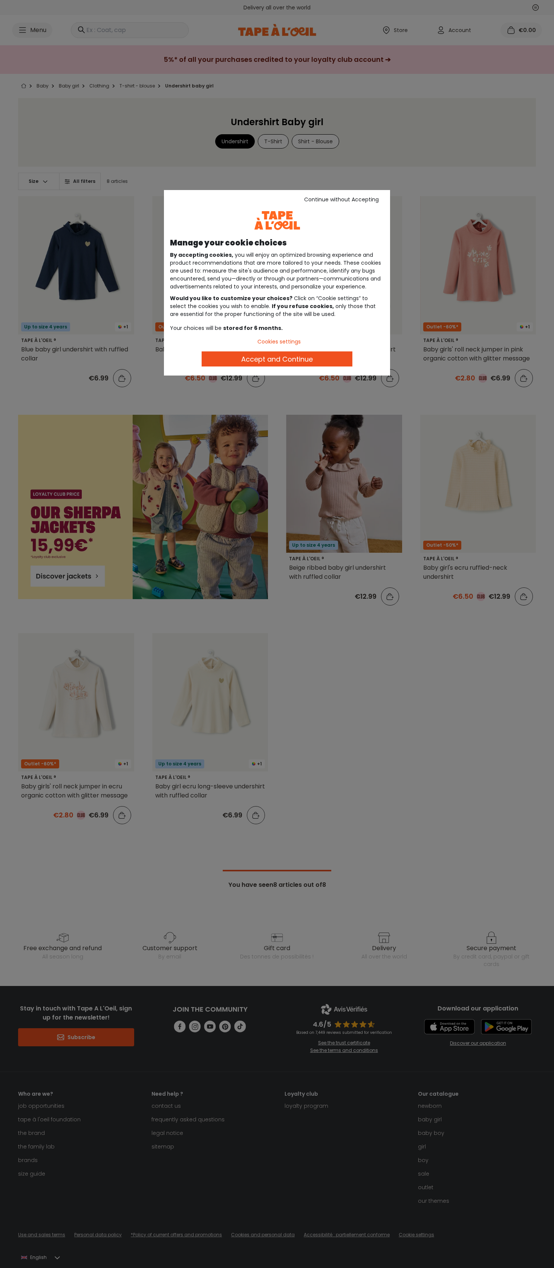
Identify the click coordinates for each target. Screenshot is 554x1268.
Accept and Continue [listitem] (277, 359)
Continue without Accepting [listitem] (341, 199)
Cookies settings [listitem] (279, 341)
